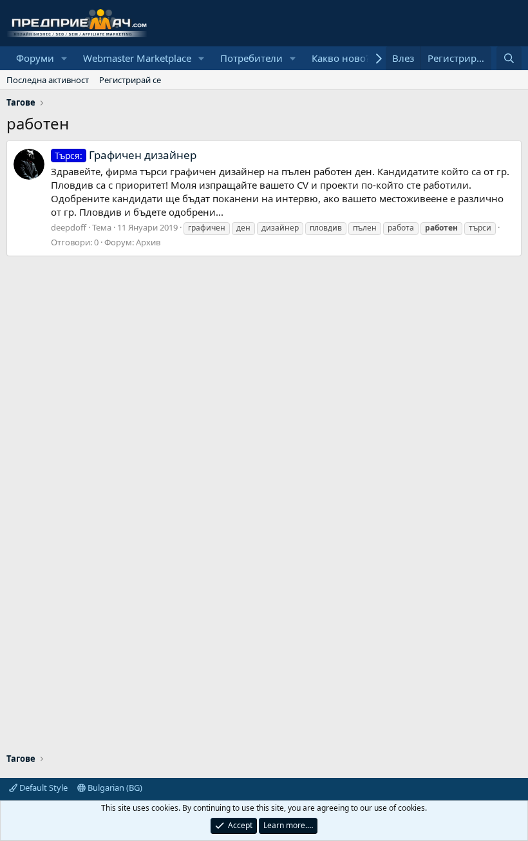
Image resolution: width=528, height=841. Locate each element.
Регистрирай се (130, 80)
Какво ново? (341, 58)
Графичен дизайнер (125, 154)
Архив (148, 242)
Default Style (42, 787)
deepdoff (68, 227)
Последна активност (47, 80)
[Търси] (509, 58)
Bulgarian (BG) (114, 787)
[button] (64, 58)
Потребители (251, 58)
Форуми (35, 58)
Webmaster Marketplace (137, 58)
